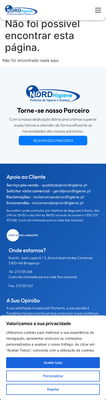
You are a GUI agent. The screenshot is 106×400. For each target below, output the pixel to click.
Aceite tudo (53, 362)
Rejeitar (53, 389)
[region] (53, 357)
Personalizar (53, 376)
